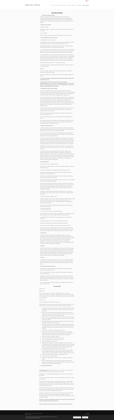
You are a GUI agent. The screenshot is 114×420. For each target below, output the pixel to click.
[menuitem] (51, 5)
